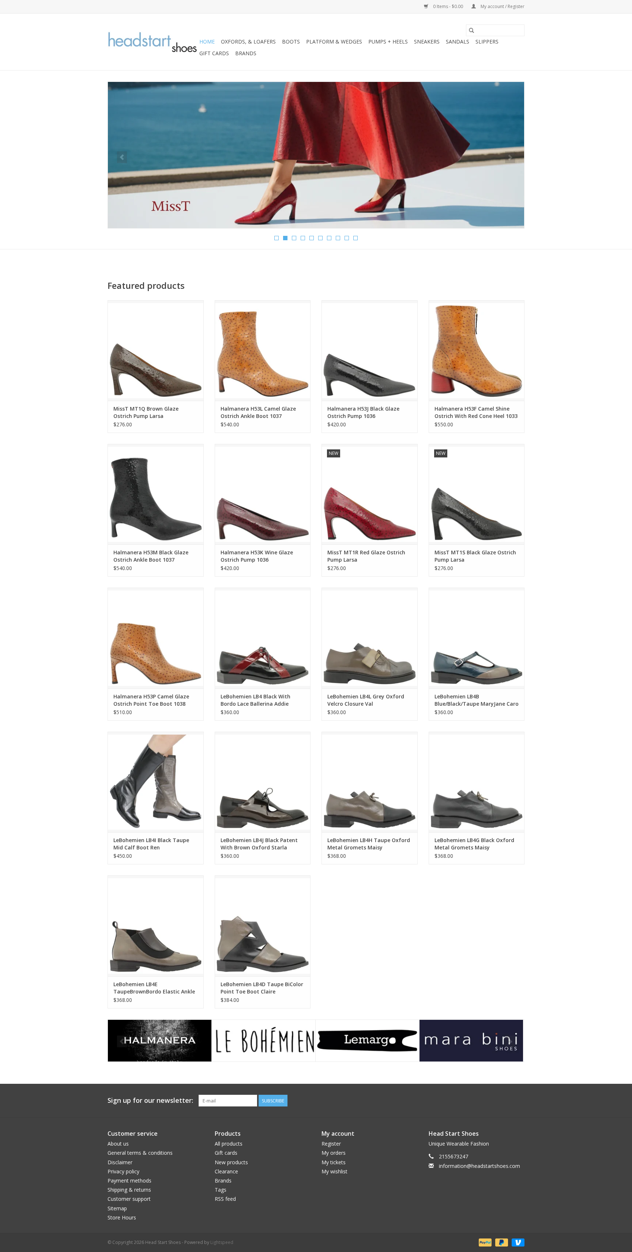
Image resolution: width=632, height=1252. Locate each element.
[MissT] (471, 1041)
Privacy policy (123, 1171)
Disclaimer (120, 1162)
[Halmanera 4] (316, 155)
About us (118, 1143)
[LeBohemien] (159, 1041)
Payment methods (129, 1180)
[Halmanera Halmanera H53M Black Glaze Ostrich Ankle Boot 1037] (156, 494)
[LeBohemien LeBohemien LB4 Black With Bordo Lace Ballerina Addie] (263, 638)
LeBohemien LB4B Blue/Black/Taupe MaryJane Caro (476, 700)
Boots (291, 41)
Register (331, 1143)
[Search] (471, 30)
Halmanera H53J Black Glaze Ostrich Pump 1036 (363, 412)
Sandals (457, 41)
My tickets (333, 1162)
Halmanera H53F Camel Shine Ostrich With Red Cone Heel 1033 (476, 412)
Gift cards (214, 53)
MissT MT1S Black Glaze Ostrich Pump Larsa (475, 556)
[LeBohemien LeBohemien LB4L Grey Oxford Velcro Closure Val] (369, 638)
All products (228, 1143)
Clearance (226, 1171)
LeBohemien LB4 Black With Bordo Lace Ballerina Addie (255, 700)
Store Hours (122, 1217)
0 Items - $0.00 (448, 6)
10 (355, 238)
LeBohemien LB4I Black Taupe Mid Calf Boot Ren (151, 844)
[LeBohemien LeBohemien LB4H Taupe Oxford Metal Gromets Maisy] (369, 782)
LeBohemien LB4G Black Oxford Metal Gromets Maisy (474, 844)
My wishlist (334, 1171)
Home (207, 41)
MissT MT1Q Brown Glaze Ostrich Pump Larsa (145, 412)
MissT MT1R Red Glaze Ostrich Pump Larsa (366, 556)
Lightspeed (221, 1242)
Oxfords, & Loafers (248, 41)
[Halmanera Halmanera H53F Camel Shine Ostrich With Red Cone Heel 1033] (477, 350)
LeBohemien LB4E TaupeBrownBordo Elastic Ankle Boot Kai (154, 988)
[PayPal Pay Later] (501, 1242)
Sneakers (427, 41)
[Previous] (122, 157)
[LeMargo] (263, 1041)
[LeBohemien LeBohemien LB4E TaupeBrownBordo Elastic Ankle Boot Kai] (156, 925)
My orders (333, 1152)
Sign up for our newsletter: (150, 1100)
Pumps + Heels (388, 41)
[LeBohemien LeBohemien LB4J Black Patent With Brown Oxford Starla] (263, 782)
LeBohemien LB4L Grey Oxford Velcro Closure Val (365, 700)
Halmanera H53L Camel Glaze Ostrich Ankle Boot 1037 (258, 412)
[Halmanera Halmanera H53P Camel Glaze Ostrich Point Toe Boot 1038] (156, 638)
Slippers (487, 41)
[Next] (510, 157)
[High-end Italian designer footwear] (152, 42)
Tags (220, 1189)
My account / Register (501, 6)
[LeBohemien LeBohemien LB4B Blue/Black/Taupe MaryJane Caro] (477, 638)
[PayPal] (484, 1242)
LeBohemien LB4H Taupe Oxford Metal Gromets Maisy (368, 844)
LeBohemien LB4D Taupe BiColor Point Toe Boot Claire (262, 988)
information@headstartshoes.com (479, 1165)
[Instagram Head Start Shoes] (518, 1100)
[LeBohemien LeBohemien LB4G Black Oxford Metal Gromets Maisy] (477, 782)
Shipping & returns (129, 1189)
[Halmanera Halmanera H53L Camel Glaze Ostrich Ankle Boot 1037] (263, 350)
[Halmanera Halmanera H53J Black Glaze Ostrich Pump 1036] (369, 350)
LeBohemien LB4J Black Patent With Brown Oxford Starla (259, 844)
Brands (245, 53)
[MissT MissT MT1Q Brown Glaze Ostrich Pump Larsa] (156, 350)
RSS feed (225, 1198)
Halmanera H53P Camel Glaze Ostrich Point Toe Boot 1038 (151, 700)
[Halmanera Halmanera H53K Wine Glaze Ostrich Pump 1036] (263, 494)
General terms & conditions (140, 1152)
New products (231, 1162)
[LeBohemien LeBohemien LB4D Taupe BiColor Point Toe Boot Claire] (263, 925)
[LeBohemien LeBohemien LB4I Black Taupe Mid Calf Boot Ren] (156, 782)
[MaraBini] (367, 1041)
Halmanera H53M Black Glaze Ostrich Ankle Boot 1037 (150, 556)
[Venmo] (516, 1242)
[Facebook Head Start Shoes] (505, 1100)
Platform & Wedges (334, 41)
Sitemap (117, 1208)
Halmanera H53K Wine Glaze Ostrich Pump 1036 (257, 556)
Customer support (129, 1198)
